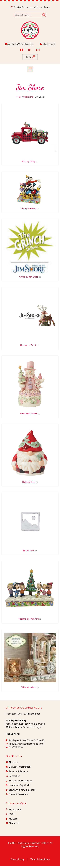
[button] (30, 69)
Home (18, 97)
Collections (28, 97)
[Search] (44, 15)
